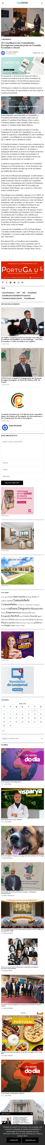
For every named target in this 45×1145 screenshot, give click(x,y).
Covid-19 (4, 609)
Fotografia (5, 616)
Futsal (21, 616)
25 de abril (4, 597)
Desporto (24, 608)
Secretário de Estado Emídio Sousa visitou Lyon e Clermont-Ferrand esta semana (21, 1005)
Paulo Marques (29, 298)
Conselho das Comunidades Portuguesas (16, 295)
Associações (19, 597)
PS (42, 623)
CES (23, 293)
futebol (15, 616)
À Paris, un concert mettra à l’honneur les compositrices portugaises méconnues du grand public (20, 968)
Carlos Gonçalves (8, 293)
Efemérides (37, 609)
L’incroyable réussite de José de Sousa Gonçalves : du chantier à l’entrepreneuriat (18, 892)
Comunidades (6, 39)
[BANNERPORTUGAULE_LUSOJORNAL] (22, 270)
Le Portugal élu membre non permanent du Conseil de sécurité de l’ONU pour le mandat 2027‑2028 (22, 930)
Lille (2, 620)
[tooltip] (2, 282)
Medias (41, 619)
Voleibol (23, 625)
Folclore (34, 613)
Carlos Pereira (8, 933)
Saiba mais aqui (30, 1140)
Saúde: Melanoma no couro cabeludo (11, 819)
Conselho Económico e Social (12, 298)
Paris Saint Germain (25, 623)
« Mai (3, 731)
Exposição (25, 613)
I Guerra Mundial (30, 616)
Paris (17, 623)
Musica (4, 623)
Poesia (32, 623)
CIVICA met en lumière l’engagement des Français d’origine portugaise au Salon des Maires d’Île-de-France (21, 380)
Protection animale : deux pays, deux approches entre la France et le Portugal (22, 856)
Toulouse (18, 625)
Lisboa (7, 619)
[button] (42, 738)
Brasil (34, 597)
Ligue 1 (39, 616)
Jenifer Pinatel (8, 858)
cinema (9, 601)
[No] (42, 1135)
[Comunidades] (22, 105)
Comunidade (32, 293)
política (37, 623)
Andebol (10, 597)
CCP (18, 293)
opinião (12, 623)
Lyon (31, 620)
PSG (2, 625)
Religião (7, 626)
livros (11, 620)
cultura (12, 608)
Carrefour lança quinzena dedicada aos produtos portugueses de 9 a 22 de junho (21, 1053)
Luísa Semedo (13, 52)
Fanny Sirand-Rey (9, 895)
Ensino (19, 613)
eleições (3, 613)
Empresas (11, 612)
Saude (13, 625)
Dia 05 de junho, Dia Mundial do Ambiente (12, 1093)
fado (30, 613)
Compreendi (14, 1140)
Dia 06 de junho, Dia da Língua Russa (11, 782)
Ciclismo (4, 601)
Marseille (36, 619)
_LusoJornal (8, 784)
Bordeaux (29, 597)
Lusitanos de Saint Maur (21, 619)
